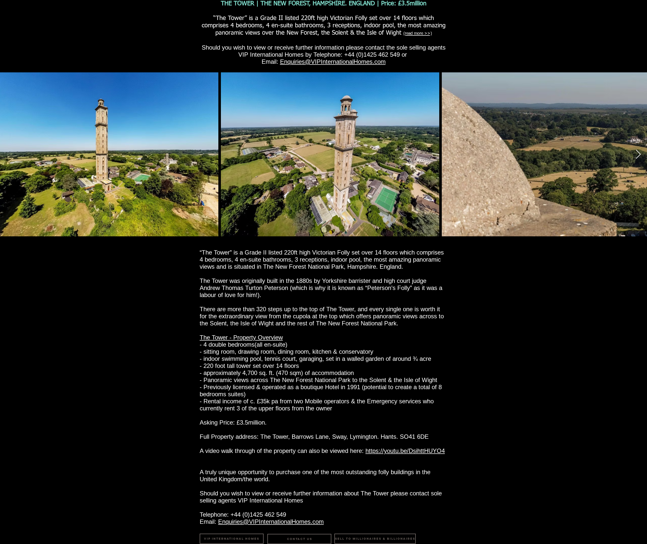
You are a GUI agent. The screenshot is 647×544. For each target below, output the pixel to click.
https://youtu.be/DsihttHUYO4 (405, 450)
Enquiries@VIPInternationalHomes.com (333, 61)
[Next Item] (638, 154)
